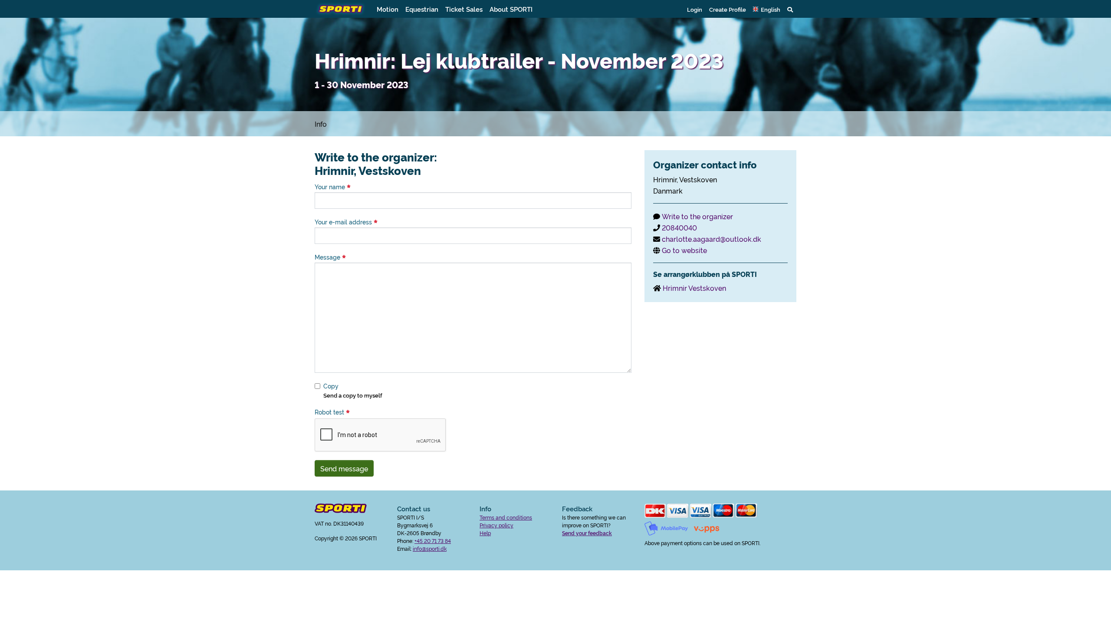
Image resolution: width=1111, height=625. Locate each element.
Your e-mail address (344, 221)
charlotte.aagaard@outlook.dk (711, 238)
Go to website (684, 250)
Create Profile (727, 9)
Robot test (330, 412)
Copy (331, 386)
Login (694, 9)
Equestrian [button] (421, 8)
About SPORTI (511, 8)
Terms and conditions (506, 517)
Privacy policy (496, 525)
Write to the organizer (697, 216)
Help (485, 532)
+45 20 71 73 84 (432, 540)
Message (328, 257)
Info (321, 123)
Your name (331, 186)
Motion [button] (387, 8)
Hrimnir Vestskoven (694, 288)
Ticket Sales (464, 8)
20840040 (679, 227)
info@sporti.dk (430, 548)
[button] (766, 9)
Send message (344, 468)
